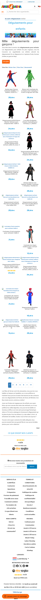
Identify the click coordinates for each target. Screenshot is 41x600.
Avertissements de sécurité (30, 488)
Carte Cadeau (30, 547)
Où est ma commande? (11, 530)
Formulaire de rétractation (11, 507)
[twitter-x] (20, 566)
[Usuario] (34, 6)
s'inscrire (11, 525)
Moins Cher (12, 67)
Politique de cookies (29, 492)
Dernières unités (30, 544)
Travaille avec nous (11, 498)
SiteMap (30, 550)
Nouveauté (28, 67)
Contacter (11, 486)
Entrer (11, 522)
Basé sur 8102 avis (20, 444)
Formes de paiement (11, 495)
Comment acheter (11, 502)
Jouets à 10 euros (29, 528)
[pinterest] (23, 566)
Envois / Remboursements (29, 507)
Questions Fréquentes (11, 491)
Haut (38, 428)
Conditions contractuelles (29, 513)
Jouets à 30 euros (29, 534)
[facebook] (17, 566)
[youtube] (26, 566)
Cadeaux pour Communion (30, 523)
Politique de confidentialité (29, 497)
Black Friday (29, 538)
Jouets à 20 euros (29, 531)
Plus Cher (20, 67)
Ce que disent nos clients (11, 513)
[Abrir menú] (2, 11)
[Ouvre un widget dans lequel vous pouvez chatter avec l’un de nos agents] (15, 596)
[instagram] (14, 566)
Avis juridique (30, 502)
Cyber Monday (29, 541)
